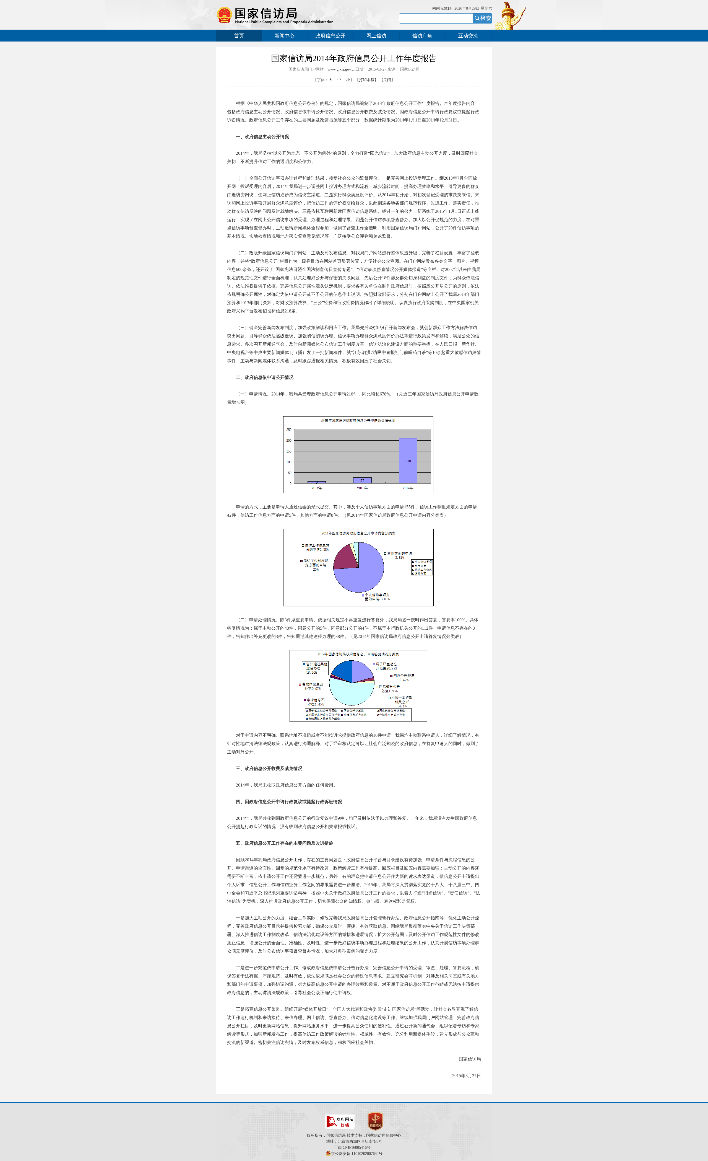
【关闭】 (387, 80)
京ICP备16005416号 (354, 1148)
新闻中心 (285, 35)
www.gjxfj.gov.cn (341, 69)
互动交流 (468, 35)
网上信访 (376, 35)
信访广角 (422, 35)
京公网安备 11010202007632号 (356, 1154)
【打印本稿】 (366, 80)
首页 (239, 35)
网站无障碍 (442, 8)
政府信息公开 (330, 35)
